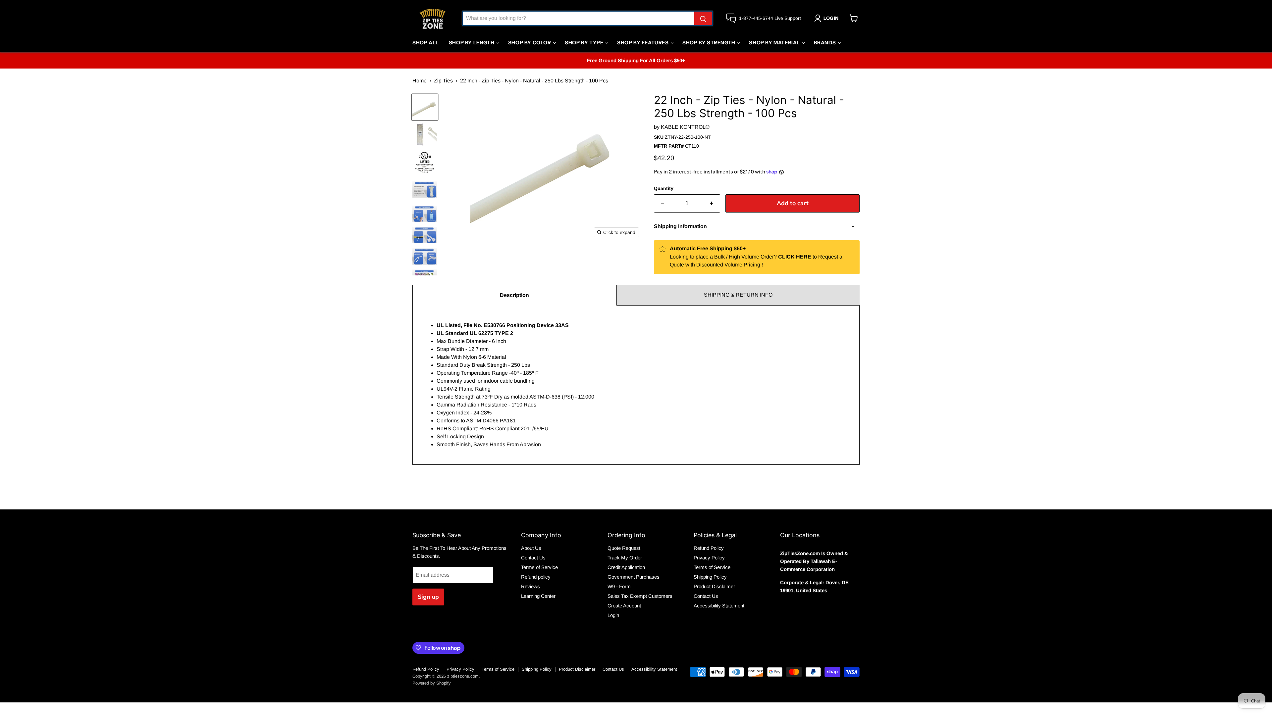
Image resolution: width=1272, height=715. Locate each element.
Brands (825, 42)
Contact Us (533, 557)
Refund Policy (709, 548)
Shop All (425, 42)
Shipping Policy (710, 577)
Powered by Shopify (431, 683)
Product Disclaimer (714, 586)
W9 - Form (619, 586)
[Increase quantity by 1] (711, 203)
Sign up (428, 597)
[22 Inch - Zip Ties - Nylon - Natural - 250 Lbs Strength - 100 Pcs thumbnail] (425, 134)
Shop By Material (775, 42)
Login (613, 615)
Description (514, 295)
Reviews (530, 586)
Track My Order (625, 557)
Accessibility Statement (719, 605)
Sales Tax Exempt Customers (640, 596)
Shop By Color (530, 42)
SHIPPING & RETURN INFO (738, 295)
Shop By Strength (709, 42)
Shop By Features (643, 42)
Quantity (663, 188)
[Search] (703, 18)
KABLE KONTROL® (685, 127)
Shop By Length (472, 42)
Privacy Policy (709, 557)
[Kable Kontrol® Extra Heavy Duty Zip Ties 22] (425, 107)
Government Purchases (634, 577)
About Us (531, 548)
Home (419, 80)
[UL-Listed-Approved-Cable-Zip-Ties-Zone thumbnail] (425, 162)
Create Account (624, 605)
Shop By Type (585, 42)
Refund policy (536, 577)
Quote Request (624, 548)
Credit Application (626, 567)
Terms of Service (539, 567)
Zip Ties (443, 80)
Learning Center (538, 596)
